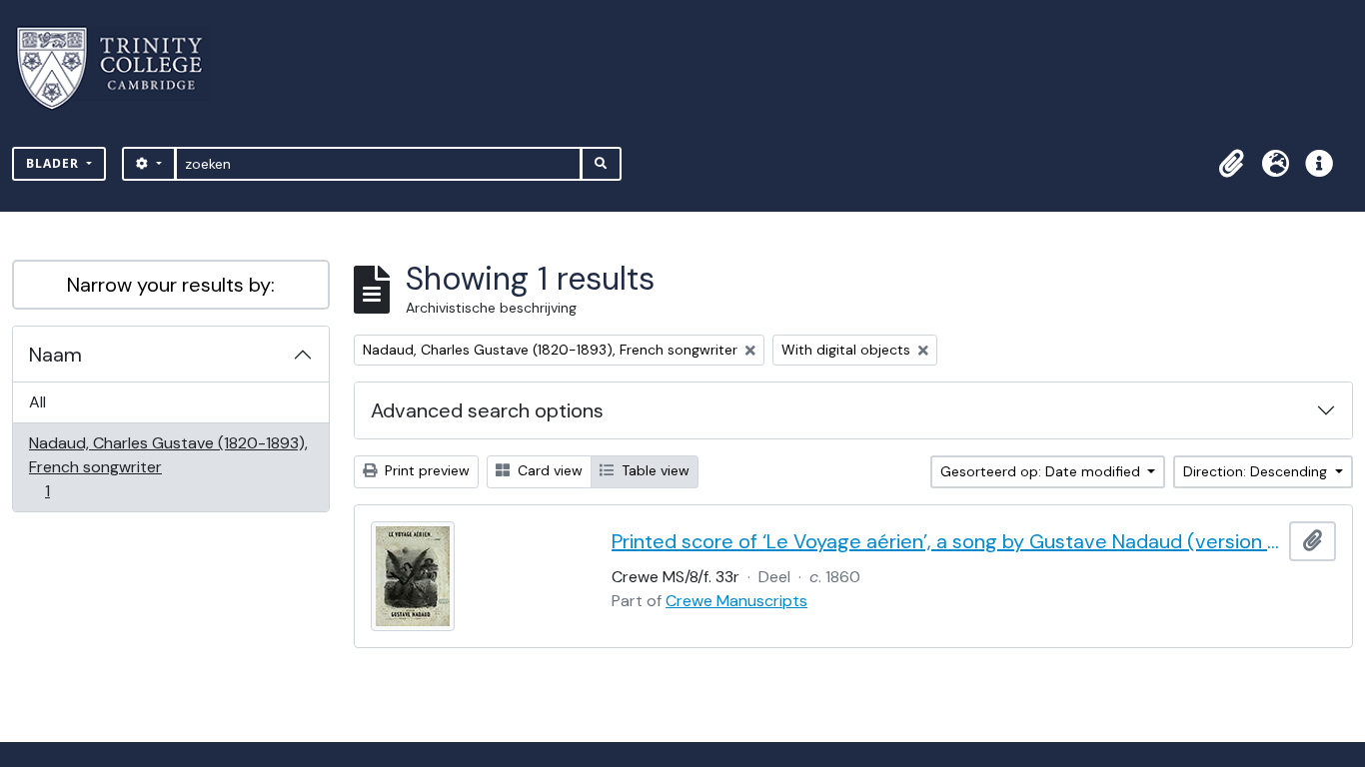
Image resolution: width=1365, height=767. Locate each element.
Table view (653, 470)
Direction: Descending (1257, 471)
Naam (55, 355)
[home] (121, 68)
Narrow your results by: (171, 285)
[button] (1231, 164)
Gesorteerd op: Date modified (1042, 471)
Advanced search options (487, 410)
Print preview (425, 470)
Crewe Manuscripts (736, 600)
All (37, 401)
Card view (548, 470)
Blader (54, 163)
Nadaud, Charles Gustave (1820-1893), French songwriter (168, 466)
